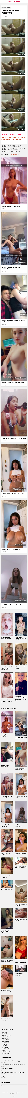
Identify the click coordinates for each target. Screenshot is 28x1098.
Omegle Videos (5, 1041)
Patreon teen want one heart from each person (21, 866)
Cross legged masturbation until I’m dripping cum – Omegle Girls (21, 698)
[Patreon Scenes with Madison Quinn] (14, 354)
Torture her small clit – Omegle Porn (20, 667)
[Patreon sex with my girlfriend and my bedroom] (7, 918)
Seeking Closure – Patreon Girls (11, 206)
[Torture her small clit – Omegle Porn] (21, 654)
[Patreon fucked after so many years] (14, 468)
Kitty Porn (4, 1033)
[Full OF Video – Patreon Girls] (7, 884)
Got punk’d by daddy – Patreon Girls (6, 854)
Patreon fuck (18, 146)
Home (14, 1096)
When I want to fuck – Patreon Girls (6, 1019)
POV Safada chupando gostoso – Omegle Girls (12, 1072)
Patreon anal (6, 145)
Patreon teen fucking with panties (6, 876)
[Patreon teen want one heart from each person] (21, 861)
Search (25, 1086)
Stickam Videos (6, 1051)
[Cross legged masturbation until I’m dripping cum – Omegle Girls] (21, 683)
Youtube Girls (5, 1053)
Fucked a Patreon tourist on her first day (21, 920)
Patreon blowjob (16, 145)
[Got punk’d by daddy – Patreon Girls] (7, 840)
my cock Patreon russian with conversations (10, 268)
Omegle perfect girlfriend (7, 1068)
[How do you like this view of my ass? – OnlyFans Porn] (7, 685)
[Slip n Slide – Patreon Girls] (21, 840)
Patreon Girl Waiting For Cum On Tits (21, 904)
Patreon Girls (14, 154)
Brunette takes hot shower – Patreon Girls (20, 961)
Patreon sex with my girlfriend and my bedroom (6, 931)
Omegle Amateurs (6, 1035)
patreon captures (7, 146)
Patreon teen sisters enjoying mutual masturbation (13, 321)
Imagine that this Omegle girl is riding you (11, 1061)
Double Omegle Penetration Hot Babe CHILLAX (20, 639)
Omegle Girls (5, 1036)
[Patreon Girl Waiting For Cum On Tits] (21, 891)
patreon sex (15, 149)
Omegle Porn (5, 1038)
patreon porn (6, 149)
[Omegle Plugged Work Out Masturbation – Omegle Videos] (7, 654)
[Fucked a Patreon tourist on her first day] (21, 913)
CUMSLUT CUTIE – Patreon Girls (19, 974)
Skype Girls (4, 1045)
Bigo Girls (4, 1032)
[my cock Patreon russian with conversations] (14, 238)
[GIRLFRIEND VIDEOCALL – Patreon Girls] (14, 413)
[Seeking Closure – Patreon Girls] (14, 180)
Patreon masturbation (18, 148)
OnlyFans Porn (5, 1042)
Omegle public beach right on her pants (10, 1076)
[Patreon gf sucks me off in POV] (14, 524)
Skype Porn (5, 1047)
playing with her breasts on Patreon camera (7, 961)
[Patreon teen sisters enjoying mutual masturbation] (14, 297)
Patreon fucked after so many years (12, 494)
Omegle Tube (5, 1039)
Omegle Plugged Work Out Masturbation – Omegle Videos (6, 668)
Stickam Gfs (5, 1050)
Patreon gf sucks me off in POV (11, 549)
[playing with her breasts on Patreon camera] (7, 947)
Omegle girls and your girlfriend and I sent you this (13, 1064)
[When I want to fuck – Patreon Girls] (7, 1006)
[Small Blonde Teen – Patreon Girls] (14, 579)
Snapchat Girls (5, 1048)
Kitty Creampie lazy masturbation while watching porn (6, 639)
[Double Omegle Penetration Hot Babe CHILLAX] (21, 624)
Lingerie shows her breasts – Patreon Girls (6, 991)
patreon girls (6, 148)
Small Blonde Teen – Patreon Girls (12, 605)
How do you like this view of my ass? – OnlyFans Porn (7, 701)
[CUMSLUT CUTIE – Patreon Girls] (21, 968)
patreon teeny (16, 151)
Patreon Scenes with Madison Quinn (12, 382)
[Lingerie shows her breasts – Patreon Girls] (7, 977)
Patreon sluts (6, 151)
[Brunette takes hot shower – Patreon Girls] (21, 947)
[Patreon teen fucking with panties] (7, 865)
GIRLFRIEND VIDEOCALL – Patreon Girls (13, 438)
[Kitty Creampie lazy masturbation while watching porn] (7, 624)
